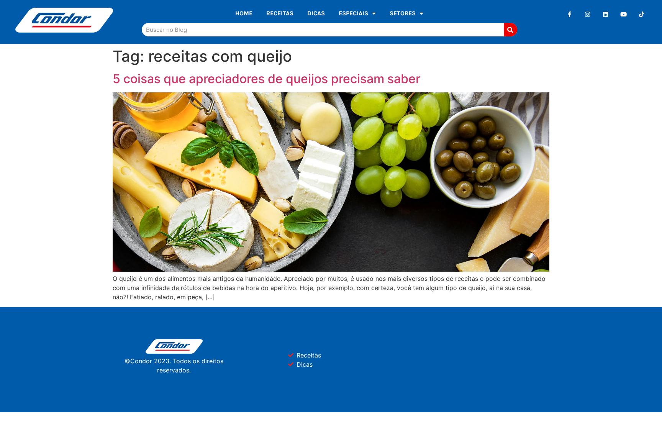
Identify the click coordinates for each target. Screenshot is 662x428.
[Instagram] (587, 14)
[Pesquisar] (510, 29)
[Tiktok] (641, 14)
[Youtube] (623, 14)
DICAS (316, 13)
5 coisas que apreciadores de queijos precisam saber (266, 78)
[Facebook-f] (569, 14)
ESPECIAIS (353, 13)
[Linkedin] (605, 14)
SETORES (403, 13)
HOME (243, 13)
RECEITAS (279, 13)
